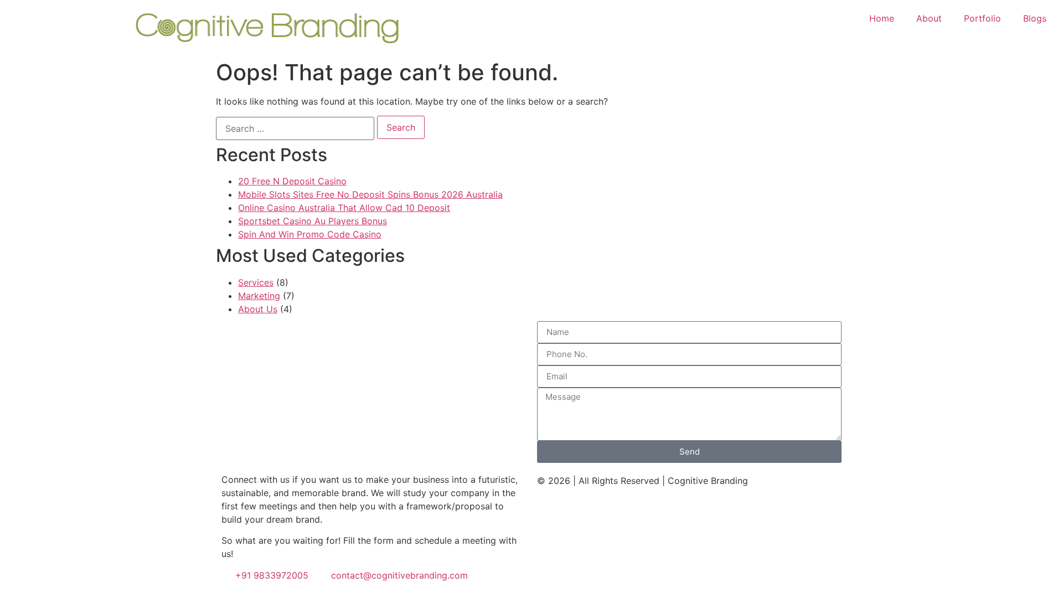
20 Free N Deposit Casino (292, 181)
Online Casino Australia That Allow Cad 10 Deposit (344, 207)
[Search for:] (295, 128)
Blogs (1034, 18)
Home (881, 18)
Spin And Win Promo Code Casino (309, 234)
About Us (257, 309)
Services (256, 282)
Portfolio (982, 18)
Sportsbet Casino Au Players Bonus (312, 220)
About (929, 18)
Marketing (259, 295)
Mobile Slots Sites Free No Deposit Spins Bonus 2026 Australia (370, 194)
